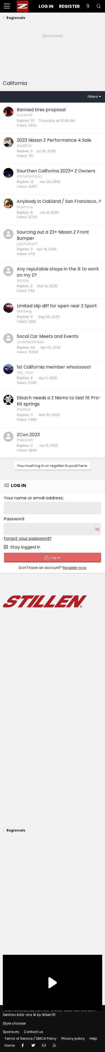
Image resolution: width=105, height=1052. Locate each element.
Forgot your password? (28, 538)
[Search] (98, 6)
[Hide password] (96, 529)
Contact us (33, 1031)
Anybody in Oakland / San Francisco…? (59, 201)
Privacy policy (73, 1038)
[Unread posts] (88, 6)
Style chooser (14, 1023)
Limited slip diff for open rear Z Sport (57, 306)
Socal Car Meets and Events (47, 336)
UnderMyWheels (30, 341)
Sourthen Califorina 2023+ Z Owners (56, 171)
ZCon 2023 (28, 434)
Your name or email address (33, 498)
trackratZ (24, 115)
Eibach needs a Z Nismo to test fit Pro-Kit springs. (59, 401)
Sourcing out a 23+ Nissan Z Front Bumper (53, 235)
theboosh (25, 440)
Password (14, 519)
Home (9, 1045)
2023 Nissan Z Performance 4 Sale (54, 140)
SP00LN (23, 280)
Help (93, 1038)
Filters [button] (93, 96)
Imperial (24, 409)
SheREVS (24, 145)
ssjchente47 (27, 243)
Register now (75, 567)
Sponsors (11, 1031)
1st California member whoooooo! (54, 367)
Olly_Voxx (25, 372)
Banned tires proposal (41, 109)
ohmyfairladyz (29, 176)
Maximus (24, 207)
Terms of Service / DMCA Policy (30, 1038)
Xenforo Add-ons (29, 1014)
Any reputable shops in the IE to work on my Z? (58, 272)
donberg (24, 311)
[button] (7, 6)
